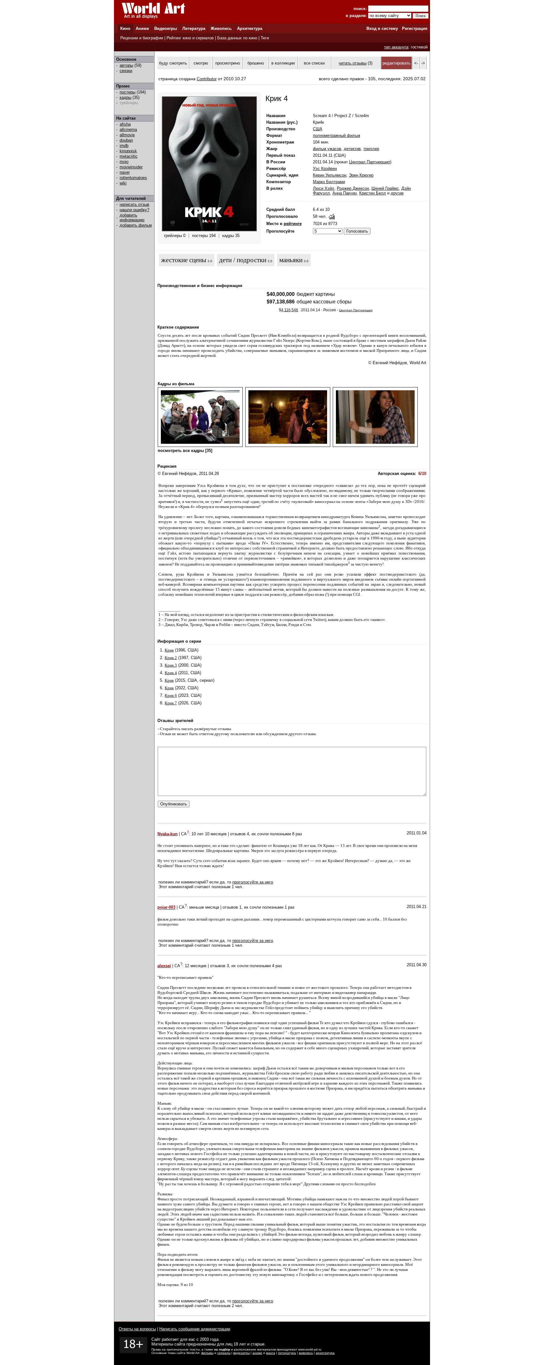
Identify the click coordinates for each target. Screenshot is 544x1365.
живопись (306, 1353)
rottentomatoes (133, 177)
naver (125, 172)
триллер (371, 148)
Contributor (207, 78)
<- (416, 63)
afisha (125, 124)
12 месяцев (196, 965)
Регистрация (415, 28)
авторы (126, 65)
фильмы (207, 1353)
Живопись (221, 28)
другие (397, 193)
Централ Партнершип (369, 162)
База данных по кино (237, 38)
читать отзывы (352, 63)
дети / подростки (242, 260)
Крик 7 (171, 703)
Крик (169, 650)
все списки (314, 63)
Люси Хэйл (323, 188)
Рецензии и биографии (141, 38)
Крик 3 (171, 665)
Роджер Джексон (353, 188)
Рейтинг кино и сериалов (190, 38)
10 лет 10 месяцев (209, 834)
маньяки (291, 260)
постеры (127, 92)
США (317, 129)
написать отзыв (134, 204)
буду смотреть (173, 63)
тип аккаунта (396, 47)
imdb (124, 145)
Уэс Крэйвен (325, 168)
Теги (265, 38)
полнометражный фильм (336, 135)
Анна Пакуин (344, 193)
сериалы (223, 1353)
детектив (352, 148)
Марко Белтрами (329, 181)
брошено (255, 63)
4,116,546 (289, 310)
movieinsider (131, 167)
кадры (125, 97)
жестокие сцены (183, 260)
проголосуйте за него (252, 882)
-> (423, 63)
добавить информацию (132, 217)
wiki (123, 183)
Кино (125, 28)
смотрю (201, 63)
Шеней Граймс (385, 188)
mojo (124, 161)
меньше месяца (204, 907)
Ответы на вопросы (137, 1329)
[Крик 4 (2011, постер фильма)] (209, 230)
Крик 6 (171, 695)
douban (126, 140)
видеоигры (241, 1353)
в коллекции (283, 63)
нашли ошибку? (134, 209)
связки (126, 70)
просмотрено (227, 63)
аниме (257, 1353)
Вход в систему (382, 28)
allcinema (128, 129)
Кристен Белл (372, 193)
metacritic (129, 156)
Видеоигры (165, 28)
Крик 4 (171, 672)
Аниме (142, 28)
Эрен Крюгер (361, 175)
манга (270, 1353)
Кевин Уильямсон (329, 175)
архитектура (325, 1353)
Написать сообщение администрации (194, 1329)
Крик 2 (171, 657)
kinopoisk (128, 151)
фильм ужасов (327, 148)
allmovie (127, 135)
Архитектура (249, 28)
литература (287, 1353)
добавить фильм (136, 225)
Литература (193, 28)
